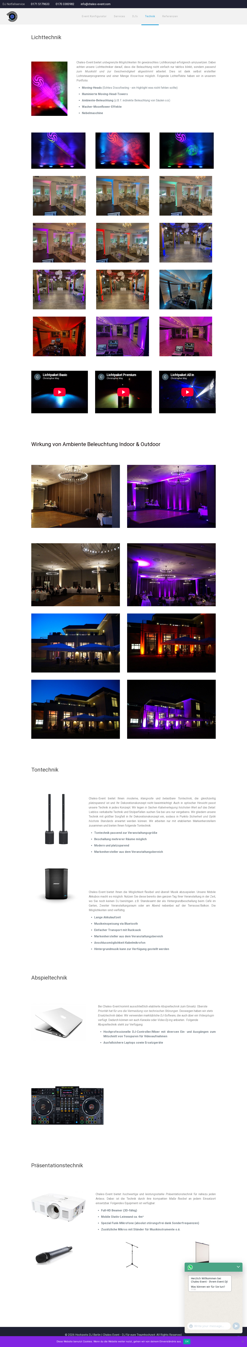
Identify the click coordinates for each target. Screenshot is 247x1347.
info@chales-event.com (95, 4)
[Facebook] (233, 4)
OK (187, 1341)
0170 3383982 (65, 4)
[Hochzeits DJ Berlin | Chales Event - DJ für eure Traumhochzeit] (12, 16)
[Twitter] (238, 4)
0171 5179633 (40, 4)
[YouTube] (242, 4)
